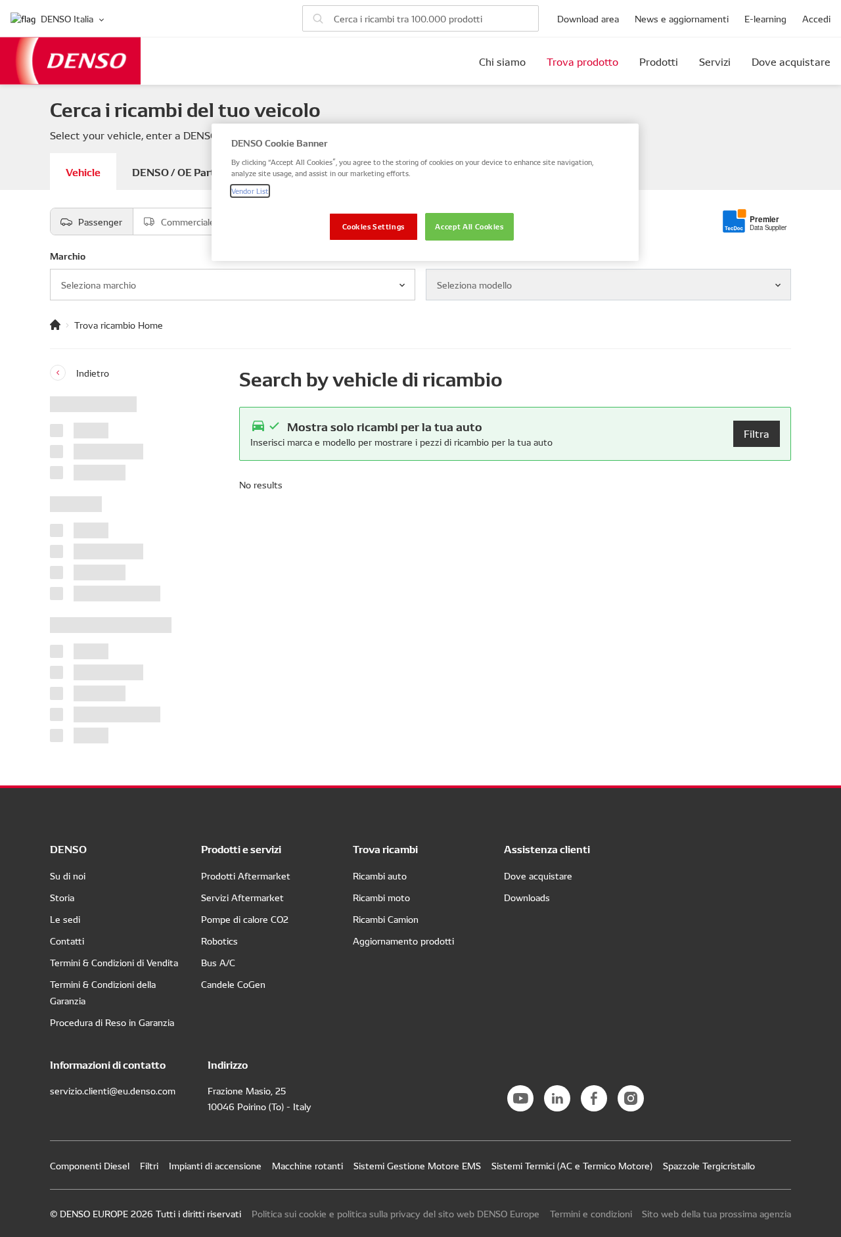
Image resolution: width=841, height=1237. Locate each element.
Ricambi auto (380, 875)
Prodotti (658, 61)
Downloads (527, 897)
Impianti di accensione (215, 1165)
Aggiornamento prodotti (403, 940)
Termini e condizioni (591, 1213)
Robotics (219, 940)
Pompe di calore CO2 (244, 918)
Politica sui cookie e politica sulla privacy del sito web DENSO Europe (395, 1213)
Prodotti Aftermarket (245, 875)
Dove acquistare (791, 61)
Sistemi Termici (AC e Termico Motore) (571, 1165)
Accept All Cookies (469, 226)
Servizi (715, 61)
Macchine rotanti (307, 1165)
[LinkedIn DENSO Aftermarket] (557, 1098)
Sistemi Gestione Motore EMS (417, 1165)
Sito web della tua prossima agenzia (716, 1213)
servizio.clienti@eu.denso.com (112, 1090)
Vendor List (250, 190)
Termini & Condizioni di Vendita (114, 962)
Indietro (92, 372)
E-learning (765, 18)
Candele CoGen (233, 984)
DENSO (70, 61)
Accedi (816, 18)
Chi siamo (502, 61)
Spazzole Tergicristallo (709, 1165)
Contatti (67, 940)
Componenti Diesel (89, 1165)
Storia (62, 897)
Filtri (149, 1165)
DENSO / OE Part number (193, 171)
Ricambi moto (381, 897)
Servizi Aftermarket (242, 897)
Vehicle (83, 171)
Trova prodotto (582, 61)
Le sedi (65, 918)
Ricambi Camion (386, 918)
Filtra (756, 433)
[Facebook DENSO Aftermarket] (594, 1098)
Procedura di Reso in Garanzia (112, 1022)
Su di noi (67, 875)
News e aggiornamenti (682, 18)
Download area (588, 18)
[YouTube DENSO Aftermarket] (520, 1098)
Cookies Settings (373, 226)
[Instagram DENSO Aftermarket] (631, 1098)
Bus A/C (218, 962)
